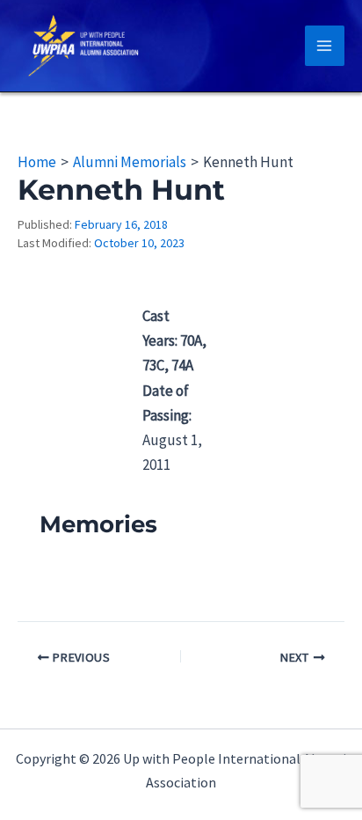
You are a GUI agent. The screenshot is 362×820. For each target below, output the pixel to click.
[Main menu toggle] (325, 46)
